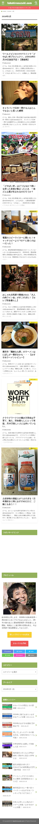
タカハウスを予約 (19, 643)
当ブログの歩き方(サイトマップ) (20, 8)
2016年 (9, 11)
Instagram (20, 655)
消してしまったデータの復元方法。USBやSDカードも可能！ (24, 734)
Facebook (8, 651)
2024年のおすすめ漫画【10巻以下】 (23, 724)
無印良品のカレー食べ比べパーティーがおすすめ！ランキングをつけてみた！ (18, 792)
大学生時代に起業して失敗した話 (23, 745)
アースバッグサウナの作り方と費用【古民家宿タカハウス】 (23, 778)
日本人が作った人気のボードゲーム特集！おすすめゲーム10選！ (23, 804)
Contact (32, 655)
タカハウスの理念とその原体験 (23, 706)
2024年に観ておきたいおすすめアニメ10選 (23, 715)
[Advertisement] (20, 551)
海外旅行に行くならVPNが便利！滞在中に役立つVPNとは (23, 755)
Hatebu (19, 651)
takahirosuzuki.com (19, 3)
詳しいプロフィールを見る (19, 634)
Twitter (32, 651)
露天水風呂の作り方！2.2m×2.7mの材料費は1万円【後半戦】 (24, 767)
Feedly (8, 655)
